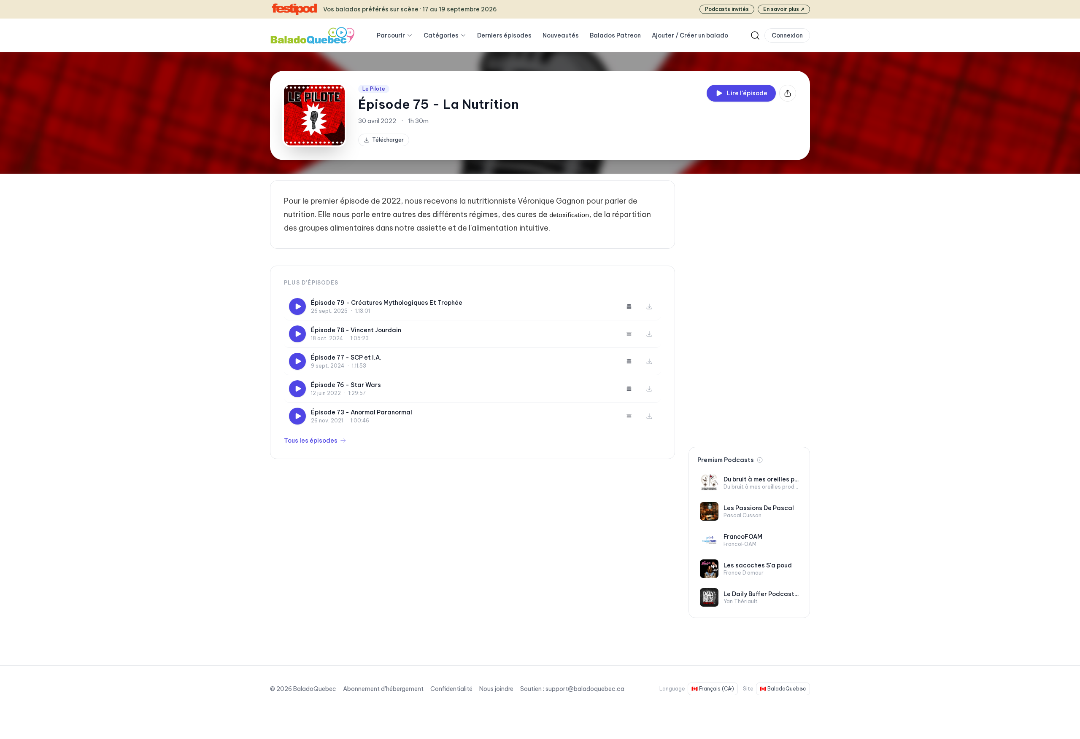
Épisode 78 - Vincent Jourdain (356, 330)
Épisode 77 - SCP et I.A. (346, 357)
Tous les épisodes (311, 440)
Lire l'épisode (747, 93)
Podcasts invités (727, 9)
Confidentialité (451, 689)
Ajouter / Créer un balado (690, 35)
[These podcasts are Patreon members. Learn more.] (759, 460)
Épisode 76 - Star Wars (346, 385)
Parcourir (391, 35)
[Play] (297, 306)
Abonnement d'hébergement (383, 689)
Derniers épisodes (504, 35)
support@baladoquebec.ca (584, 689)
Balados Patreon (615, 35)
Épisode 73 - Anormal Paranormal (361, 412)
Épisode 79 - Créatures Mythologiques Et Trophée (386, 302)
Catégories (441, 35)
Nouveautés (561, 35)
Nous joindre (496, 689)
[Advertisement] (749, 306)
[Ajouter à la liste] (629, 306)
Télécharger (388, 140)
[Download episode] (649, 306)
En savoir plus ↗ (784, 9)
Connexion (787, 35)
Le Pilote (373, 89)
